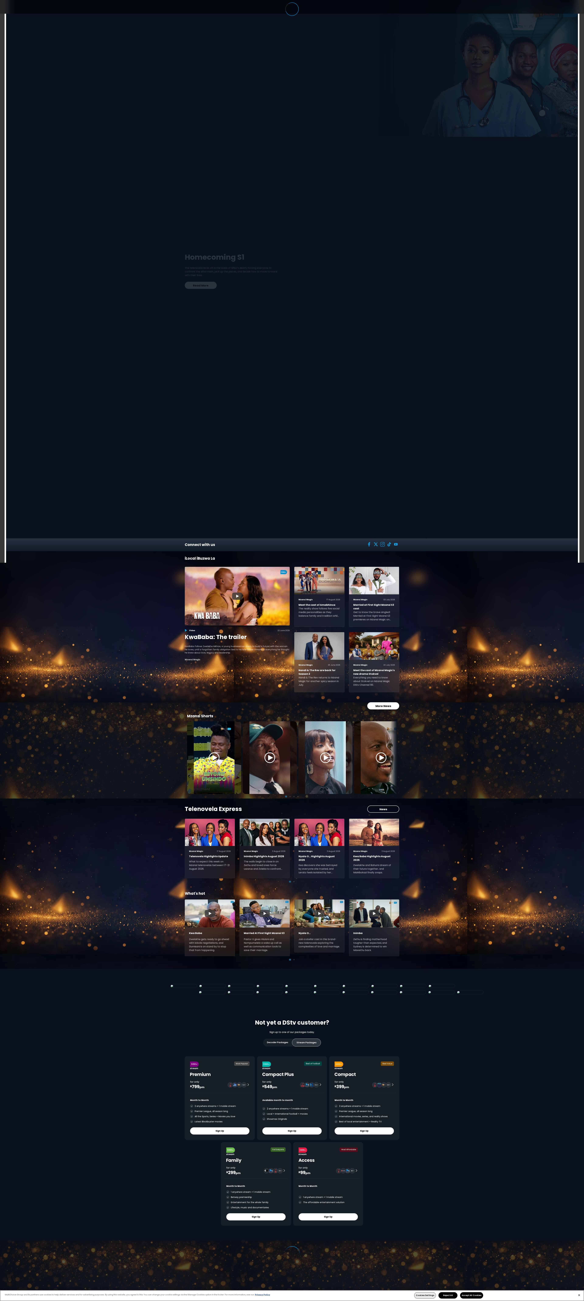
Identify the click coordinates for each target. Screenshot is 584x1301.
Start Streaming (200, 283)
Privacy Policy (262, 1294)
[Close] (579, 1295)
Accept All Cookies (471, 1295)
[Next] (393, 758)
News (383, 809)
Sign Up (220, 1130)
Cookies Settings (425, 1295)
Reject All (448, 1295)
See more (237, 283)
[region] (292, 1295)
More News (383, 706)
